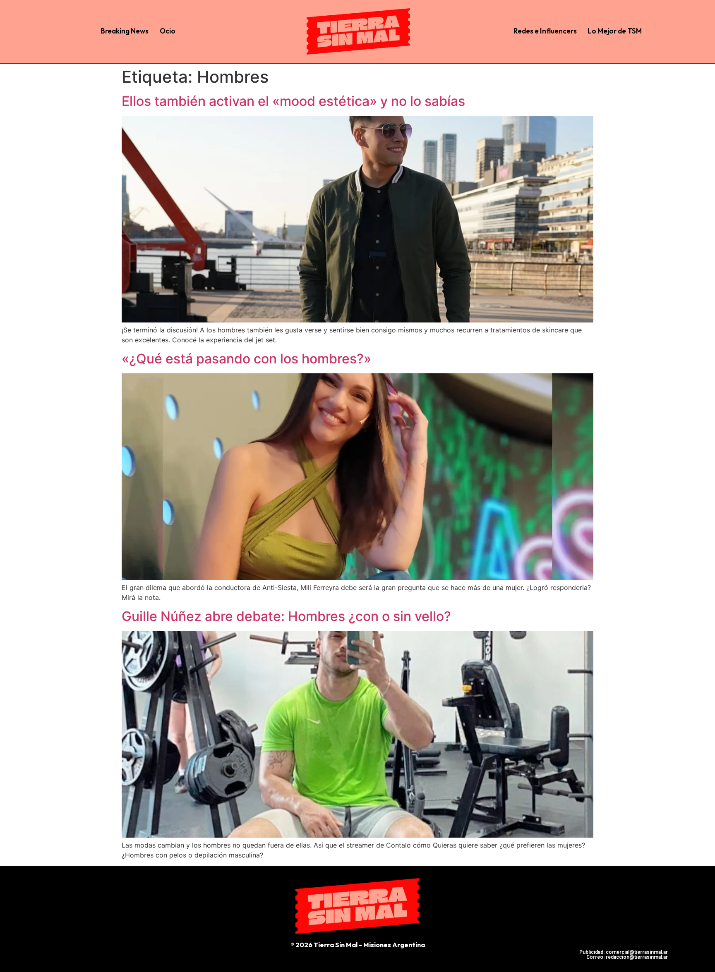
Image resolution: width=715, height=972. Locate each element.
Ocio (167, 30)
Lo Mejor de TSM (615, 30)
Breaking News (125, 30)
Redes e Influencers (545, 30)
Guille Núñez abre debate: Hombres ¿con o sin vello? (286, 616)
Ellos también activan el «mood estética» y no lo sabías (293, 101)
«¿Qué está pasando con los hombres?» (246, 359)
